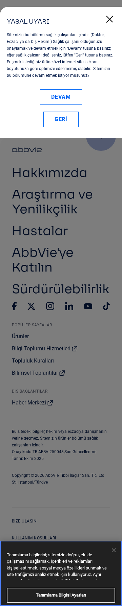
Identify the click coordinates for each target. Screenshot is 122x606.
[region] (61, 573)
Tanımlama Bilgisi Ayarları (61, 595)
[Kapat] (113, 550)
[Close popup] (109, 16)
